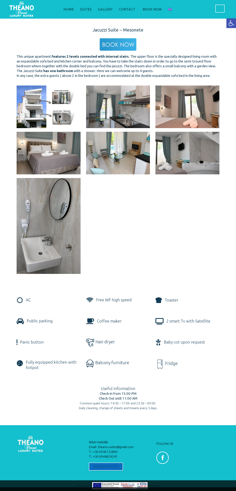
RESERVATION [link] (105, 467)
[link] (231, 23)
